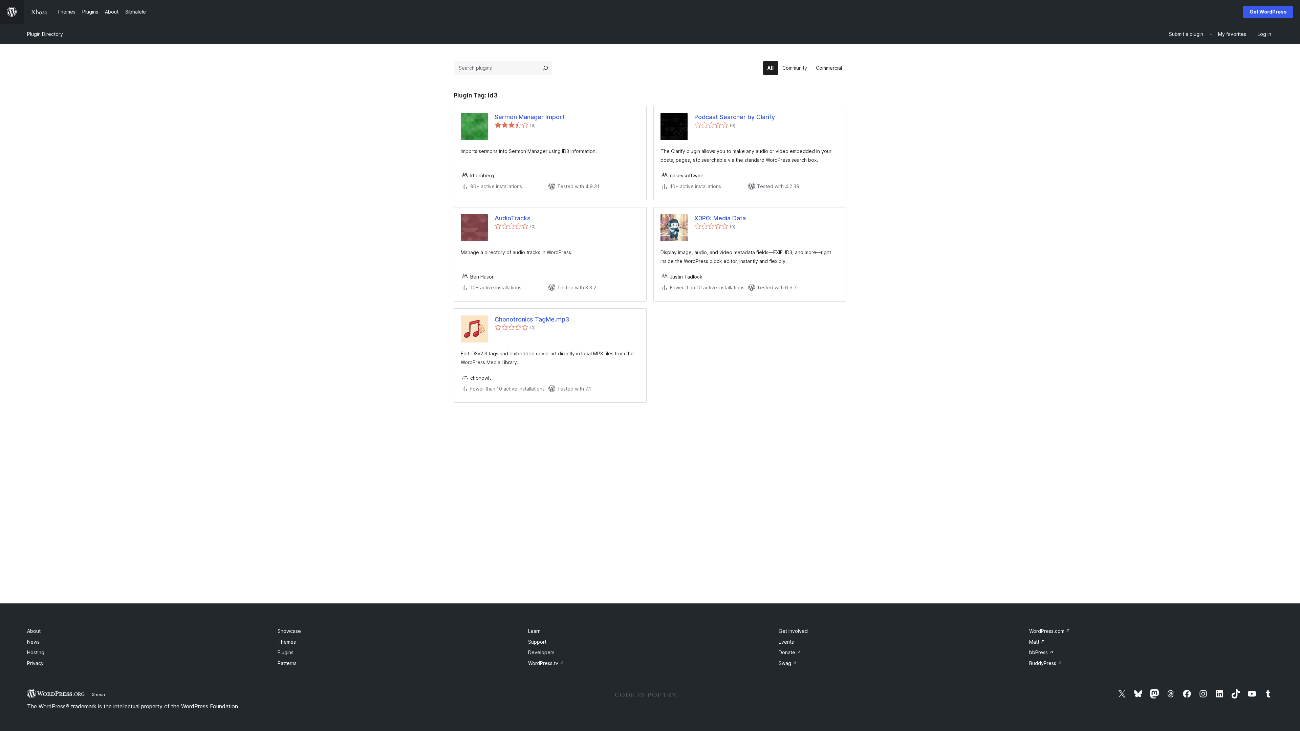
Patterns (287, 663)
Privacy (35, 663)
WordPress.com (1049, 631)
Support (537, 642)
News (33, 642)
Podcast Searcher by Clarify (734, 116)
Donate (790, 652)
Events (786, 642)
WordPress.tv (546, 663)
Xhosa (98, 694)
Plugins (286, 652)
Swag (788, 663)
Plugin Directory (45, 34)
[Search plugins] (545, 68)
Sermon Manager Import (530, 116)
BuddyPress (1045, 663)
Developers (541, 652)
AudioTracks (512, 218)
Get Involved (793, 631)
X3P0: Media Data (720, 218)
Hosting (35, 652)
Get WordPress (1268, 12)
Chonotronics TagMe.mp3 (532, 319)
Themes (287, 642)
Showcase (289, 631)
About (34, 631)
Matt (1037, 642)
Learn (534, 631)
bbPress (1041, 652)
